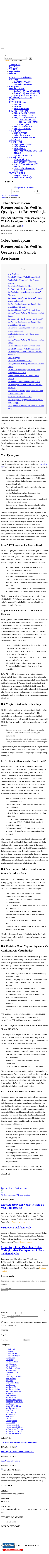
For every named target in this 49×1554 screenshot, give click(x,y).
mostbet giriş (10, 1393)
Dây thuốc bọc (22, 160)
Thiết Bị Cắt (15, 131)
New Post (9, 1410)
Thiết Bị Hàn (15, 142)
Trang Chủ (14, 65)
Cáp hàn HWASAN (22, 82)
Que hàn (18, 171)
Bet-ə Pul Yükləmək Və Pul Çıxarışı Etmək (24, 277)
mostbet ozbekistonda (14, 1400)
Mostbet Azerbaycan (13, 1391)
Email (4, 1315)
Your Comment (6, 1288)
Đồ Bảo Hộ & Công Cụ (20, 98)
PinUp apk (10, 1416)
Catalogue (15, 86)
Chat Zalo (8, 1544)
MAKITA (17, 106)
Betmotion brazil (12, 1372)
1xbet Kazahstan (12, 1362)
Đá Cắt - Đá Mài (16, 89)
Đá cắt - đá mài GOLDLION (27, 91)
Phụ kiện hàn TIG (22, 129)
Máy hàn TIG (20, 149)
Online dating (11, 1412)
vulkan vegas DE (12, 1425)
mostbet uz (10, 1404)
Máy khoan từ (21, 109)
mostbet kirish (11, 1398)
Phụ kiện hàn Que (23, 126)
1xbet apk (9, 1351)
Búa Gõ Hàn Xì (21, 175)
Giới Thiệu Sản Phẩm (14, 1377)
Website (4, 1318)
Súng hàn (24, 124)
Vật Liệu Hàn (15, 158)
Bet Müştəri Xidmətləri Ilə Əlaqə (20, 286)
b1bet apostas (11, 1370)
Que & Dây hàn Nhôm (24, 169)
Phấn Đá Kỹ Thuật (23, 177)
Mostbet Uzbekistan (13, 1406)
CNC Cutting (20, 133)
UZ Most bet (10, 1423)
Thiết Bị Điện (15, 140)
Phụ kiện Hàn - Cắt (18, 111)
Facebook (8, 1547)
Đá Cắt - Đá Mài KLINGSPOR (27, 93)
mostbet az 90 (11, 1387)
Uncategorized (11, 1421)
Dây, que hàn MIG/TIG (25, 162)
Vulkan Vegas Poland (14, 1431)
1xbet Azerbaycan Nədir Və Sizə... (14, 1188)
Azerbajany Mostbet (13, 1368)
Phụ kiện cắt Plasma (24, 113)
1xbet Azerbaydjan (13, 197)
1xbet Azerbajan (12, 1353)
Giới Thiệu (14, 71)
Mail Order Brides (12, 1383)
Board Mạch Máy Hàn (20, 78)
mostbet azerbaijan (13, 1389)
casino (8, 1374)
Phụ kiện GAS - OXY (23, 115)
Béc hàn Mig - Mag (28, 122)
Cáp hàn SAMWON (23, 84)
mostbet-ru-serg (11, 1408)
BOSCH (17, 104)
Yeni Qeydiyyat (14, 274)
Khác (12, 100)
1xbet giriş (10, 1360)
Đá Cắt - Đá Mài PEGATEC (26, 95)
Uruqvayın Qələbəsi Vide (16, 1227)
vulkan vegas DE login (14, 1427)
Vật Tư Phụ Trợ (17, 173)
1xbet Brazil (10, 1358)
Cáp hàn (13, 80)
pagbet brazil (10, 1414)
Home (3, 197)
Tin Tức (13, 69)
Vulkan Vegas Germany (15, 1429)
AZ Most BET (11, 1366)
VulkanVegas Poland (13, 1433)
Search (26, 1340)
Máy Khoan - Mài (17, 102)
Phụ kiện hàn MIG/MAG (25, 118)
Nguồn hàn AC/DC (23, 155)
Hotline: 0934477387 (13, 1550)
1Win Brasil (10, 1349)
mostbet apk (10, 1385)
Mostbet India (11, 1395)
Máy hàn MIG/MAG (23, 144)
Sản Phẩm (14, 67)
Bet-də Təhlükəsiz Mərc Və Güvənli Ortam (24, 310)
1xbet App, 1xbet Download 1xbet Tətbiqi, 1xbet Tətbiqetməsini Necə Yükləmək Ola (22, 1250)
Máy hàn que (20, 146)
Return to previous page (10, 195)
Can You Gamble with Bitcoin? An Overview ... (20, 1443)
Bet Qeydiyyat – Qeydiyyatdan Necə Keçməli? (25, 289)
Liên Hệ (12, 74)
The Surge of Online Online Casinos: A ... (17, 1452)
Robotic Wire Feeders (25, 138)
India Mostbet (11, 1379)
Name (4, 1313)
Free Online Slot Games (10, 1461)
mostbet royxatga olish (14, 1402)
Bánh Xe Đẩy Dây (27, 120)
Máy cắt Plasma (22, 135)
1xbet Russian (11, 1364)
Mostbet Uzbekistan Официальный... (15, 1195)
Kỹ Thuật (9, 1381)
